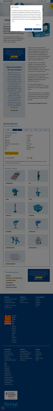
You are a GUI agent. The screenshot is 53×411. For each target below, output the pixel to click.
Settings (37, 24)
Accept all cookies (37, 29)
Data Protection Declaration (24, 19)
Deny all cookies (29, 29)
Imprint (13, 21)
